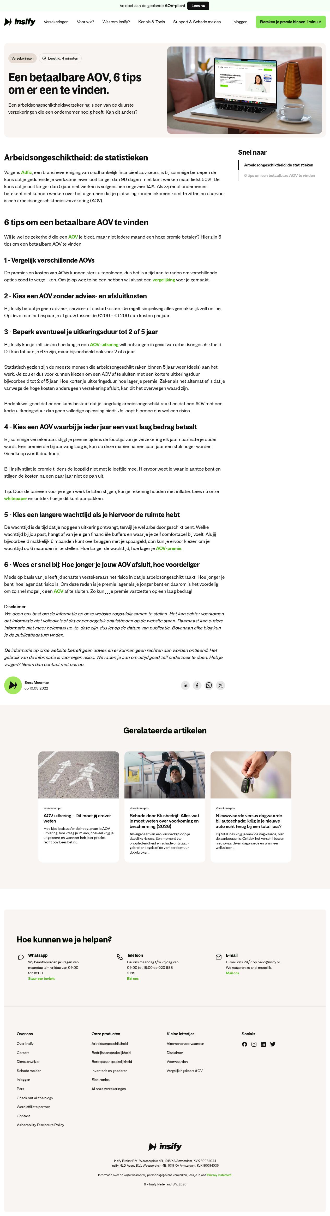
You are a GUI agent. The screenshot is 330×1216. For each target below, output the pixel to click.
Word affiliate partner (33, 1107)
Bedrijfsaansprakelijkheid (111, 1053)
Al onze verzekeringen (109, 1089)
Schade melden (29, 1071)
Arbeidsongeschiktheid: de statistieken (278, 165)
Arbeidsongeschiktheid (110, 1043)
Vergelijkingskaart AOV (185, 1071)
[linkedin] (185, 685)
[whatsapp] (208, 685)
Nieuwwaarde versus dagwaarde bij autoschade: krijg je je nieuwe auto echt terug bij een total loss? (249, 821)
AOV (73, 237)
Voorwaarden (177, 1061)
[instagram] (254, 1044)
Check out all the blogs (35, 1098)
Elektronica (101, 1079)
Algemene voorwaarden (185, 1043)
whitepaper (15, 498)
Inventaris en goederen (110, 1071)
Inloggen (240, 22)
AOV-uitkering (104, 344)
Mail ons (232, 973)
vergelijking (164, 279)
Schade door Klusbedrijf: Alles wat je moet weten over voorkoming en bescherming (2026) (164, 821)
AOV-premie (168, 548)
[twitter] (220, 685)
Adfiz (26, 172)
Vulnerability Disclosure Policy (40, 1125)
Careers (23, 1053)
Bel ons (133, 978)
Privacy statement (219, 1175)
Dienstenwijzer (28, 1061)
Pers (20, 1089)
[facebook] (197, 685)
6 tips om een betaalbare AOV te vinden (279, 175)
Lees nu (198, 6)
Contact (23, 1116)
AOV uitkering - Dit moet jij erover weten (77, 818)
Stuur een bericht (41, 978)
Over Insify (25, 1043)
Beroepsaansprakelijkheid (112, 1061)
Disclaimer (175, 1053)
